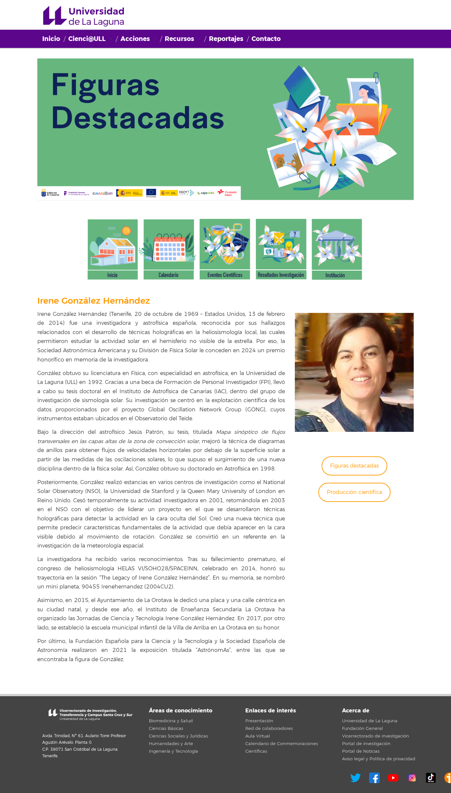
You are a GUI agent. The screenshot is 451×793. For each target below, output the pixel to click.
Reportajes (226, 39)
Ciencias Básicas (166, 728)
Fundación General (362, 728)
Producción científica (354, 492)
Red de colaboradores (269, 728)
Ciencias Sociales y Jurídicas (178, 736)
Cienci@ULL (83, 16)
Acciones (135, 39)
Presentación (259, 721)
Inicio (51, 39)
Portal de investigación (366, 743)
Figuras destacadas (354, 466)
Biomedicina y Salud (171, 721)
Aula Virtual (257, 736)
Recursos (179, 39)
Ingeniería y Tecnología (173, 751)
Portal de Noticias (361, 751)
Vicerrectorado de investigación (375, 736)
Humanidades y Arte (171, 743)
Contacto (266, 39)
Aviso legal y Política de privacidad (378, 759)
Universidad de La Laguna (370, 721)
